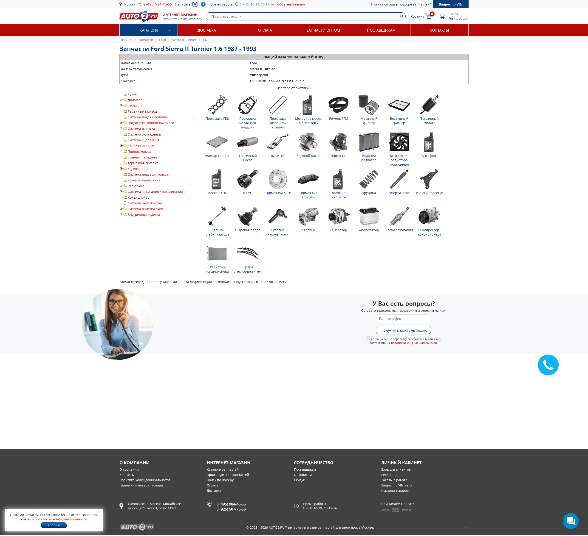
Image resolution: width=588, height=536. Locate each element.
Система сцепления (143, 140)
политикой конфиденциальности (414, 343)
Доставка (207, 30)
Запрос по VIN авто (396, 485)
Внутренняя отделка (144, 214)
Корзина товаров (395, 490)
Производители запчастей (228, 474)
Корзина (417, 16)
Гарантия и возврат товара (141, 485)
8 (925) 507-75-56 (231, 509)
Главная (125, 40)
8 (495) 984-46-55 (157, 4)
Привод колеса (139, 151)
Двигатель (136, 100)
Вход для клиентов (396, 469)
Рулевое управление (144, 180)
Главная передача (142, 157)
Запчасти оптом (323, 30)
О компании (129, 469)
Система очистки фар (145, 203)
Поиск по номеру (220, 480)
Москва (129, 4)
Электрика (136, 186)
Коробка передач (141, 146)
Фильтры (135, 105)
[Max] (195, 5)
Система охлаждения (144, 134)
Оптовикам (303, 474)
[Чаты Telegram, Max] (571, 521)
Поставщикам (381, 30)
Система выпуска (141, 128)
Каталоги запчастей (223, 469)
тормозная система (143, 163)
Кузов (132, 94)
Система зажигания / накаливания (155, 191)
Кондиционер (139, 197)
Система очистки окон (145, 209)
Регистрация (458, 18)
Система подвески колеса (148, 174)
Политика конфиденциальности (144, 480)
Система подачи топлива (148, 117)
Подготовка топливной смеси (151, 123)
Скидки (299, 480)
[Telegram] (204, 5)
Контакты (439, 30)
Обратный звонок (291, 4)
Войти (453, 14)
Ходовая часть (139, 169)
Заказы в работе (394, 480)
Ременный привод (142, 111)
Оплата (265, 30)
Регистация (390, 474)
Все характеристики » (294, 88)
